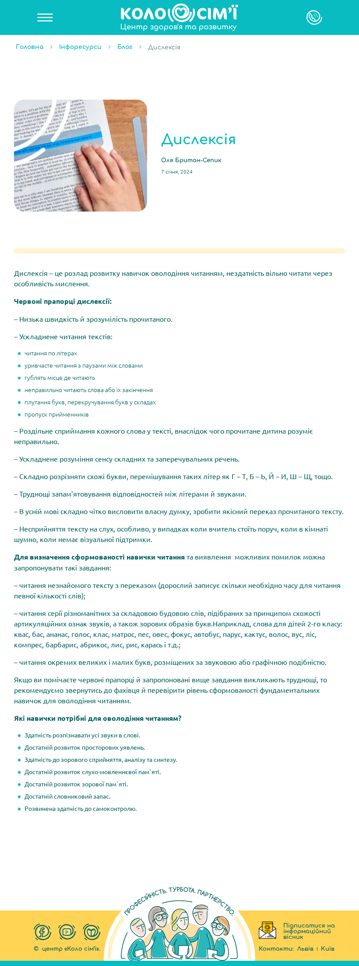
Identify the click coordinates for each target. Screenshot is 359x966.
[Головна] (179, 17)
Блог (124, 47)
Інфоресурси (80, 47)
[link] (179, 17)
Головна (29, 47)
